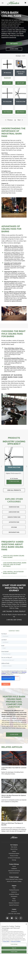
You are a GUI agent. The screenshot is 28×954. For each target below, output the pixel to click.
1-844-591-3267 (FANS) (14, 913)
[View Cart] (25, 3)
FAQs (14, 888)
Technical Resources (14, 890)
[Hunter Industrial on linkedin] (16, 918)
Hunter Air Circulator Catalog (14, 881)
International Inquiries (14, 853)
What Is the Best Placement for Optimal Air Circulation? (13, 796)
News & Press (14, 849)
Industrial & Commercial (14, 870)
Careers (14, 851)
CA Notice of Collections (14, 858)
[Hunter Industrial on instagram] (20, 918)
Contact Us (14, 892)
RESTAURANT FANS (14, 532)
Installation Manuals (14, 894)
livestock (4, 189)
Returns (14, 900)
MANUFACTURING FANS (14, 517)
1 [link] (15, 120)
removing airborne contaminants (15, 275)
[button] (14, 556)
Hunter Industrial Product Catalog (14, 879)
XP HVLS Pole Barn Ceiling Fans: (14, 367)
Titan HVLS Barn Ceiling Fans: (13, 348)
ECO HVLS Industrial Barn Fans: (14, 358)
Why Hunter (14, 847)
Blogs (14, 898)
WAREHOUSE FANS (14, 507)
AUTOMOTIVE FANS (14, 522)
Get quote (14, 43)
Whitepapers (14, 896)
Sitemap (14, 860)
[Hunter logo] (13, 3)
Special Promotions (14, 905)
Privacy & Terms (14, 855)
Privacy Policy (6, 941)
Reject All (14, 948)
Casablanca (14, 868)
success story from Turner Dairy (10, 387)
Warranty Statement (14, 903)
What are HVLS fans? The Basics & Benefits (12, 824)
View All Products (14, 490)
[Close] (26, 924)
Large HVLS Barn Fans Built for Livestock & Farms (13, 768)
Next (26, 466)
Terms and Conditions (15, 941)
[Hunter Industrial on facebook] (7, 918)
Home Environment (14, 873)
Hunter (14, 866)
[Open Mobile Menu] (2, 3)
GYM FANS (14, 527)
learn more (14, 49)
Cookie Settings (14, 944)
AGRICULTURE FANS (14, 512)
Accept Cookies (14, 951)
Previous (1, 466)
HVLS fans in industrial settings (10, 237)
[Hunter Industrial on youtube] (11, 918)
